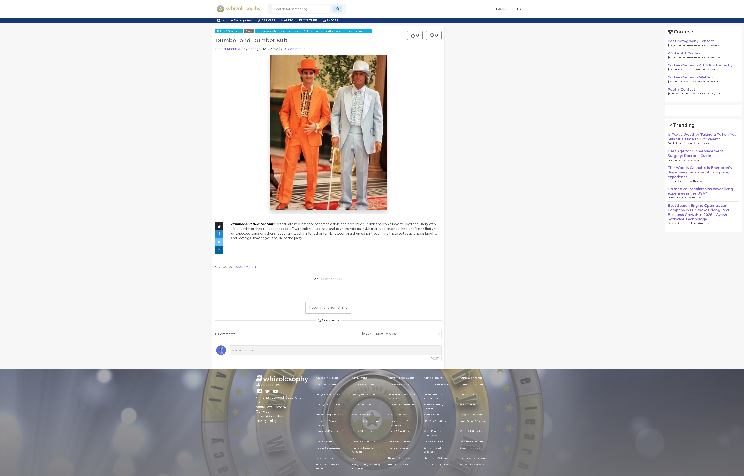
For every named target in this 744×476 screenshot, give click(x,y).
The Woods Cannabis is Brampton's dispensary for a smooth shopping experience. (700, 172)
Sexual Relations (325, 457)
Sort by (366, 333)
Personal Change (433, 441)
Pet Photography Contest (691, 41)
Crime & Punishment (472, 384)
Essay (249, 31)
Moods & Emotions (398, 431)
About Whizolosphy (271, 407)
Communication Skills (436, 384)
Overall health (324, 441)
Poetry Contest (681, 89)
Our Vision (264, 411)
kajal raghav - (676, 159)
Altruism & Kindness (471, 377)
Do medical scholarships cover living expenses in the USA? (700, 191)
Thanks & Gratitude (399, 457)
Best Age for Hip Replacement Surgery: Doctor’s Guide (695, 153)
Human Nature (432, 414)
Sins (354, 457)
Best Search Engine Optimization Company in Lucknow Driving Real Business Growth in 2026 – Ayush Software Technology (698, 212)
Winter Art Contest (685, 53)
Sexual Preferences (470, 447)
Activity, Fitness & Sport (401, 377)
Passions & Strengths (363, 441)
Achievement (359, 377)
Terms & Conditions (270, 416)
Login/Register (508, 9)
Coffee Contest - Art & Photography (700, 65)
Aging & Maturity (433, 377)
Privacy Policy (266, 421)
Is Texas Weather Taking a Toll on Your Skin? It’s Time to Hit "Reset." (703, 136)
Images (332, 20)
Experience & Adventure (401, 404)
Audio (288, 20)
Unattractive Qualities (436, 464)
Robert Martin (226, 49)
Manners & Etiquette (327, 431)
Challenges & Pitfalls (363, 384)
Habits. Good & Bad (362, 414)
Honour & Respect (398, 414)
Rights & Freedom (398, 447)
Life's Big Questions (435, 421)
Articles (268, 20)
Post (434, 358)
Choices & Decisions (398, 384)
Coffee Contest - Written (690, 77)
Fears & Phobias (469, 404)
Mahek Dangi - (676, 197)
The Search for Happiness (474, 457)
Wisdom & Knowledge (472, 464)
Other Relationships (471, 431)
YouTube (310, 20)
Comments (295, 49)
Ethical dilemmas (361, 404)
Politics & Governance (229, 31)
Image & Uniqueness (471, 414)
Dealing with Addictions (365, 394)
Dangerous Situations (328, 394)
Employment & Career (328, 404)
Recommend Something (328, 307)
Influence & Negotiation (365, 421)
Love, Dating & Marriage (473, 421)
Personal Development (473, 441)
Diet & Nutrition (469, 394)
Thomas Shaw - (677, 180)
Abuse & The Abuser (327, 377)
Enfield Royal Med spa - (681, 143)
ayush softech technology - (683, 223)
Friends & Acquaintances (329, 414)
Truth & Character (398, 464)
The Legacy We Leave (436, 457)
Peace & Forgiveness (399, 441)
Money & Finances (362, 431)
